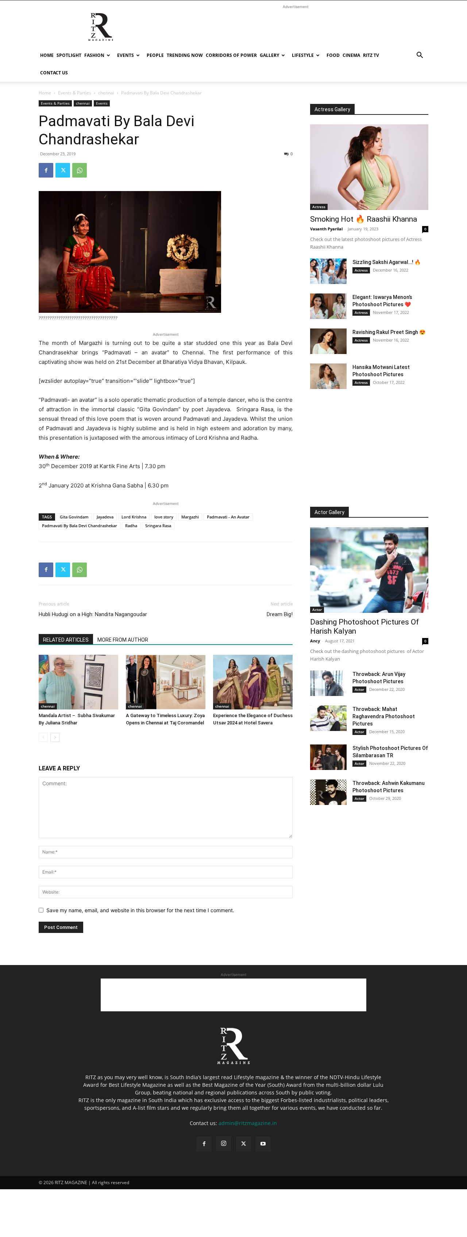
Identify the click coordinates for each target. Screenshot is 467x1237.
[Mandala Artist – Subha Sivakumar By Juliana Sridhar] (78, 682)
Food (333, 55)
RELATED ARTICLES (66, 640)
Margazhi (190, 517)
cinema (351, 55)
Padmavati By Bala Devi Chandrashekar (79, 525)
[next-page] (54, 737)
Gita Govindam (74, 517)
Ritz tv (371, 55)
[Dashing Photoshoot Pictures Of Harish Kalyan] (369, 570)
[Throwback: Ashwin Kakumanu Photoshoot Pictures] (328, 792)
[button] (419, 55)
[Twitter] (62, 170)
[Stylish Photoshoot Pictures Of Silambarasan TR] (328, 757)
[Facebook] (46, 170)
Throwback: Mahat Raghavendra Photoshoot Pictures (383, 716)
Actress (318, 206)
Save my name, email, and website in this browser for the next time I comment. (140, 910)
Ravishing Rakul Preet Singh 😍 (388, 332)
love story (163, 517)
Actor (317, 609)
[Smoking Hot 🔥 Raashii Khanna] (369, 167)
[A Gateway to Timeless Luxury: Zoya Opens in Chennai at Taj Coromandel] (165, 682)
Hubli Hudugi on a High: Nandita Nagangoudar (93, 614)
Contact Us (54, 73)
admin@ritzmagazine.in (248, 1123)
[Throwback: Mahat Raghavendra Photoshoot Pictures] (328, 718)
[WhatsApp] (79, 170)
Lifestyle (303, 55)
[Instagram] (223, 1143)
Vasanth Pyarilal (326, 229)
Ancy (315, 640)
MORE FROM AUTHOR (122, 640)
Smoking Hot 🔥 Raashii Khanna (363, 219)
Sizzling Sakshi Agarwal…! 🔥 (386, 262)
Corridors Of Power (231, 55)
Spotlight (69, 55)
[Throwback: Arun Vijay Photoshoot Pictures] (328, 683)
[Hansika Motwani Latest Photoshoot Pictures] (328, 376)
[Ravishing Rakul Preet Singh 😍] (328, 341)
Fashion (94, 55)
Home (47, 55)
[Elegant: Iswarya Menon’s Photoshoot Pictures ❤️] (328, 306)
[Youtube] (263, 1144)
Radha (131, 525)
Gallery (269, 55)
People (155, 55)
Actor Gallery (329, 512)
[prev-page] (43, 737)
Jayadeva (105, 517)
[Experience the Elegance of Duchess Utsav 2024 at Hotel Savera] (253, 682)
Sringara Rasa (158, 525)
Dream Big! (280, 614)
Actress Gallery (332, 109)
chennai (106, 93)
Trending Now (185, 55)
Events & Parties (74, 93)
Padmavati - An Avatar (228, 517)
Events (125, 55)
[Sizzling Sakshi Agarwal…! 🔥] (328, 271)
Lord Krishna (133, 517)
